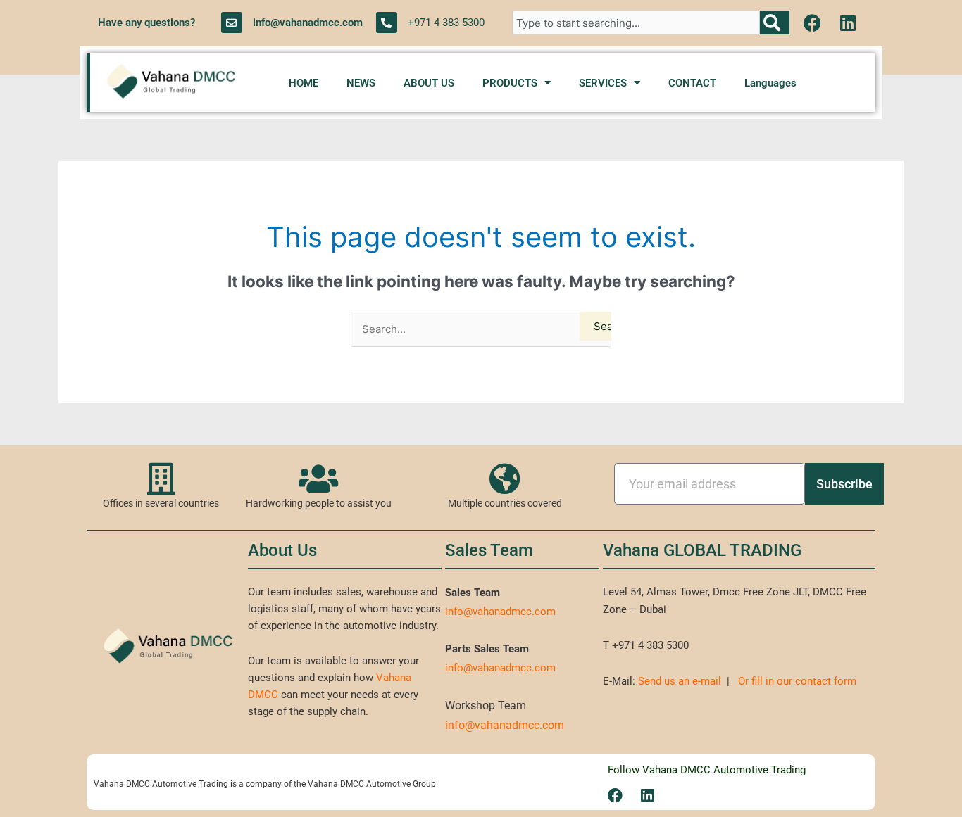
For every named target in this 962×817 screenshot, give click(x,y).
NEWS (360, 83)
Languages (770, 83)
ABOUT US (429, 83)
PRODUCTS (509, 83)
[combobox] (636, 22)
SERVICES (603, 83)
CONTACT (692, 83)
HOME (303, 83)
